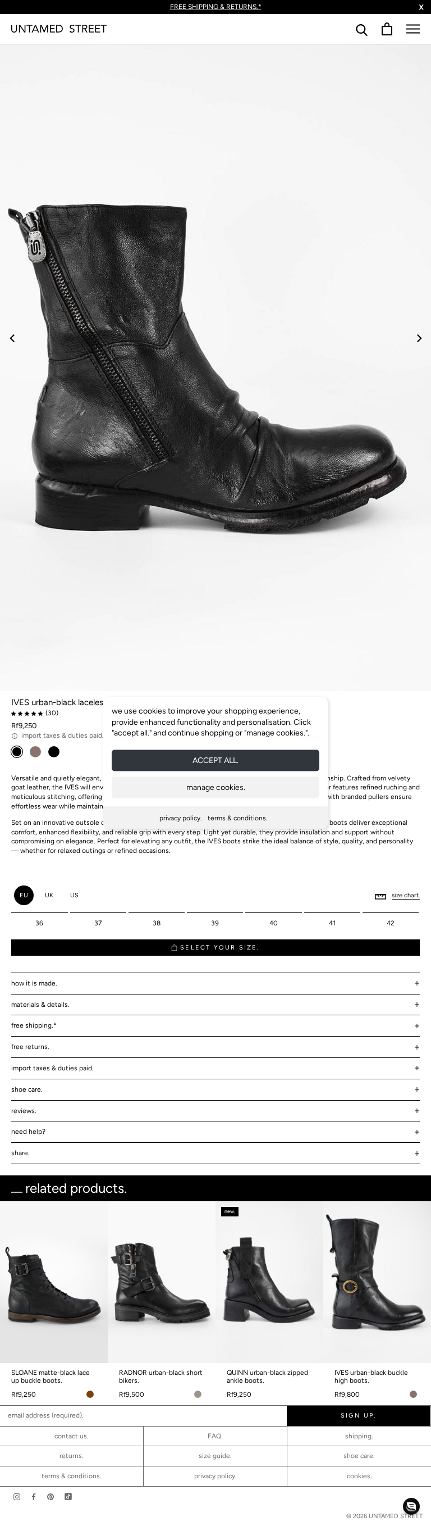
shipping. (359, 1436)
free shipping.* (34, 1025)
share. (20, 1153)
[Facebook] (33, 1496)
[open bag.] (387, 28)
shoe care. (27, 1089)
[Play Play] (215, 367)
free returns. (30, 1047)
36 (39, 923)
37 (98, 923)
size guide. (215, 1456)
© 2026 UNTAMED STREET (384, 1516)
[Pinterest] (50, 1496)
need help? (28, 1132)
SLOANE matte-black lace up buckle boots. (50, 1376)
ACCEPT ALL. (215, 760)
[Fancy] (68, 1496)
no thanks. (216, 846)
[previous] (12, 338)
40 (273, 923)
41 (332, 923)
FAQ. (215, 1436)
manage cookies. (215, 787)
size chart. (406, 895)
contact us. (71, 1436)
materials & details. (40, 1005)
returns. (71, 1456)
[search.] (362, 29)
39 (215, 923)
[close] (342, 662)
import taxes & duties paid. (52, 1068)
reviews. (23, 1111)
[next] (418, 338)
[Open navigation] (413, 29)
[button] (411, 1506)
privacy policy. (180, 817)
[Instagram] (16, 1496)
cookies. (359, 1476)
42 (391, 923)
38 (157, 923)
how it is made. (34, 983)
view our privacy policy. (215, 855)
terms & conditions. (238, 817)
